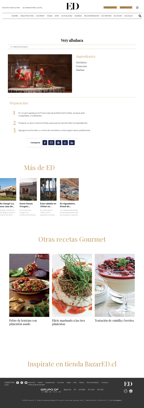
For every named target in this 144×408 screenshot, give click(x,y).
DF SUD (100, 390)
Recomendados (91, 16)
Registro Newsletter (11, 8)
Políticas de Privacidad (36, 385)
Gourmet (40, 16)
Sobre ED (31, 382)
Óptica (81, 382)
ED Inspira (106, 16)
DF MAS (82, 390)
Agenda (78, 16)
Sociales (128, 16)
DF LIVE (91, 390)
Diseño (14, 16)
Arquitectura (27, 16)
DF (75, 390)
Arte (57, 16)
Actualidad (66, 16)
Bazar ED (67, 390)
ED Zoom (118, 16)
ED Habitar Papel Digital (32, 8)
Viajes (50, 16)
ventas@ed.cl (117, 400)
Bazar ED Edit (126, 7)
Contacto (104, 382)
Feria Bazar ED (110, 7)
